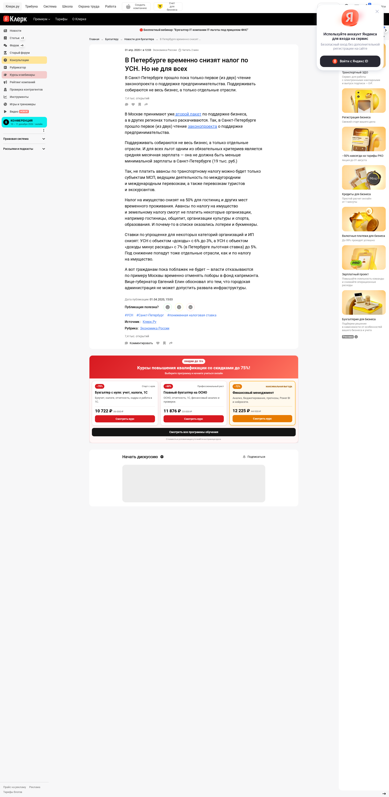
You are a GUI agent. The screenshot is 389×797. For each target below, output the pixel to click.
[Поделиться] (146, 104)
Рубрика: (131, 328)
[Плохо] (190, 307)
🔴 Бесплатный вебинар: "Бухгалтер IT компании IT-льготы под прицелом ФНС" (193, 29)
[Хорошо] (168, 307)
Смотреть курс (125, 418)
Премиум (40, 19)
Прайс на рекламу (14, 787)
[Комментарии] (126, 104)
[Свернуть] (384, 793)
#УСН (129, 315)
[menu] (26, 78)
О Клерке (79, 19)
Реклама (34, 787)
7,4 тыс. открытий (137, 336)
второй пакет (188, 114)
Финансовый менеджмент (253, 393)
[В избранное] (139, 104)
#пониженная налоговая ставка (191, 315)
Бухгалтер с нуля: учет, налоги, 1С (121, 392)
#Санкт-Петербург (150, 315)
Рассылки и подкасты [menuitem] (18, 148)
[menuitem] (24, 30)
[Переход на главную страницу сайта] (15, 19)
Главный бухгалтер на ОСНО (185, 392)
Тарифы (61, 19)
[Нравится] (133, 104)
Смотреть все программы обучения (193, 432)
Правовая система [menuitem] (16, 138)
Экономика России (165, 49)
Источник (132, 322)
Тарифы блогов (12, 792)
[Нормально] (179, 307)
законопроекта (202, 126)
